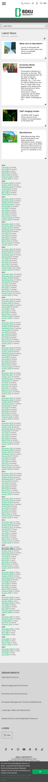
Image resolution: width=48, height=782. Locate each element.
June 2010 (5, 558)
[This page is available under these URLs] (44, 39)
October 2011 (6, 525)
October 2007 (6, 621)
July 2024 (5, 208)
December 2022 (7, 249)
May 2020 (5, 312)
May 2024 (5, 212)
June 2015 (5, 434)
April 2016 (5, 413)
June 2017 (5, 384)
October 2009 (6, 576)
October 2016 (6, 402)
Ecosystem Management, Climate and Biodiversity (21, 702)
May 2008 (5, 609)
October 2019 (6, 326)
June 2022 (5, 260)
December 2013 (7, 473)
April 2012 (5, 512)
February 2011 (7, 541)
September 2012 (8, 504)
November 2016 (7, 400)
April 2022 (5, 264)
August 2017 (6, 380)
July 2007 (5, 622)
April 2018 (5, 363)
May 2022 (5, 262)
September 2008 (8, 603)
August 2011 (6, 529)
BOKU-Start (5, 36)
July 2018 (5, 357)
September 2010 (8, 553)
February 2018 (7, 366)
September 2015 (8, 429)
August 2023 (6, 231)
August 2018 (6, 355)
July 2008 (5, 605)
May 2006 (5, 632)
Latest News (14, 36)
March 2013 (6, 490)
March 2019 (6, 339)
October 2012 (6, 502)
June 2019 (5, 334)
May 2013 (5, 487)
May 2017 (5, 386)
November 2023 (7, 226)
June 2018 (5, 359)
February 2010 (7, 566)
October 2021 (6, 278)
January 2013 (6, 494)
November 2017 (7, 375)
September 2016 (8, 404)
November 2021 (7, 276)
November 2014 (7, 450)
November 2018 (7, 350)
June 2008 (5, 607)
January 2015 (6, 444)
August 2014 (6, 456)
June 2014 (5, 459)
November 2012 (7, 500)
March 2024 (6, 216)
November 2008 (7, 599)
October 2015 (6, 427)
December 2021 (7, 274)
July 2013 (5, 483)
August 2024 (6, 206)
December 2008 (7, 597)
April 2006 (5, 634)
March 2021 (6, 291)
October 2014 (6, 452)
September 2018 (8, 353)
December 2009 (7, 572)
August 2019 (6, 330)
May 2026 (5, 171)
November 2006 (7, 629)
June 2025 (5, 191)
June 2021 (5, 285)
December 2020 (7, 299)
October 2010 (6, 551)
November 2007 (7, 619)
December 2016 (7, 398)
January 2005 (6, 644)
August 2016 (6, 405)
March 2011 (6, 539)
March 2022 (6, 266)
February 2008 (7, 610)
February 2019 (7, 341)
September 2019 (8, 328)
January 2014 (6, 469)
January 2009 (6, 593)
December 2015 (7, 423)
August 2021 (6, 282)
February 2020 (7, 316)
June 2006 (5, 630)
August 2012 (6, 506)
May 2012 (5, 510)
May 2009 (5, 585)
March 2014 (6, 465)
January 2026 (6, 179)
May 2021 (5, 287)
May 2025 (5, 192)
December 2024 (7, 199)
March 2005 (6, 642)
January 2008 (6, 612)
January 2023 (6, 245)
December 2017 (7, 373)
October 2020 (6, 303)
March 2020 (6, 314)
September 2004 (8, 651)
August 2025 (6, 189)
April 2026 (5, 173)
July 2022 (5, 258)
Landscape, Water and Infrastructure (16, 710)
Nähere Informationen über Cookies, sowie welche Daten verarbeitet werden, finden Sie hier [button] (16, 777)
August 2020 (6, 307)
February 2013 (7, 492)
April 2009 (5, 587)
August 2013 (6, 481)
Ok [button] (40, 771)
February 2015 (7, 442)
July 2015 (5, 432)
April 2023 (5, 239)
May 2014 (5, 461)
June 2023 (5, 235)
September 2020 (8, 305)
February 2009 (7, 591)
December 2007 (7, 617)
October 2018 (6, 351)
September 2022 (8, 255)
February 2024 (7, 218)
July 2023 (5, 233)
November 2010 (7, 549)
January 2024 (6, 219)
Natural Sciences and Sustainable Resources (20, 718)
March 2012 (6, 514)
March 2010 (6, 564)
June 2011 (5, 533)
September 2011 (7, 527)
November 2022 (7, 251)
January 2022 (6, 270)
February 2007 (7, 624)
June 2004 (5, 654)
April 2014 (5, 463)
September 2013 (8, 479)
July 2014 (5, 458)
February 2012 (7, 515)
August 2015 (6, 431)
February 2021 (7, 293)
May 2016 (5, 411)
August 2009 (6, 580)
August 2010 (6, 554)
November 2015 (7, 425)
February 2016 (7, 417)
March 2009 (6, 589)
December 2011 (7, 522)
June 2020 (5, 311)
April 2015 (5, 438)
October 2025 (6, 185)
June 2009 (5, 583)
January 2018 (6, 368)
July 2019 (5, 332)
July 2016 (5, 407)
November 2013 (7, 475)
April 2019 (5, 338)
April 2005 (5, 641)
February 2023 (7, 243)
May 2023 (5, 237)
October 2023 (6, 228)
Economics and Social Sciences (14, 694)
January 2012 (6, 517)
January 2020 (6, 318)
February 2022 (7, 268)
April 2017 (5, 388)
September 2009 (8, 578)
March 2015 (6, 440)
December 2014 (7, 448)
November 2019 (7, 324)
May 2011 (5, 535)
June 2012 (5, 508)
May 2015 (5, 436)
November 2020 (7, 301)
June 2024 (5, 210)
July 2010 (5, 556)
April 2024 (5, 214)
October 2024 (6, 202)
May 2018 (5, 361)
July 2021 (5, 284)
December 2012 (7, 498)
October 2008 (6, 601)
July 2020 (5, 309)
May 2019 (5, 336)
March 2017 (6, 390)
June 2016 (5, 409)
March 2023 (6, 241)
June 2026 (5, 169)
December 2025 (7, 183)
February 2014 (7, 467)
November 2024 (7, 201)
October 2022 (6, 253)
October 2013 (6, 477)
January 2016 (6, 419)
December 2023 (7, 224)
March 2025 (6, 194)
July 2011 (5, 531)
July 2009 (5, 582)
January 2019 (6, 343)
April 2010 (5, 562)
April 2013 (5, 488)
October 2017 (6, 377)
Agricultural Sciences (10, 677)
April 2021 (5, 289)
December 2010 (7, 547)
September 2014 (8, 454)
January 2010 (6, 568)
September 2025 (8, 187)
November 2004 (7, 649)
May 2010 (5, 560)
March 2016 (6, 415)
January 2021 (6, 295)
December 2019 (7, 323)
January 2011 (6, 543)
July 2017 (5, 382)
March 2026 (6, 175)
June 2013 (5, 485)
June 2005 (5, 639)
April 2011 (5, 537)
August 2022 (6, 257)
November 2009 (7, 574)
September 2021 (8, 280)
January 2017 (6, 393)
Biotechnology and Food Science (15, 686)
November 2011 (7, 524)
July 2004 (5, 653)
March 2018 (6, 365)
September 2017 (8, 378)
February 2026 (7, 177)
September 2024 (8, 204)
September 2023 (8, 230)
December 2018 (7, 348)
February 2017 (7, 392)
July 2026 (5, 167)
